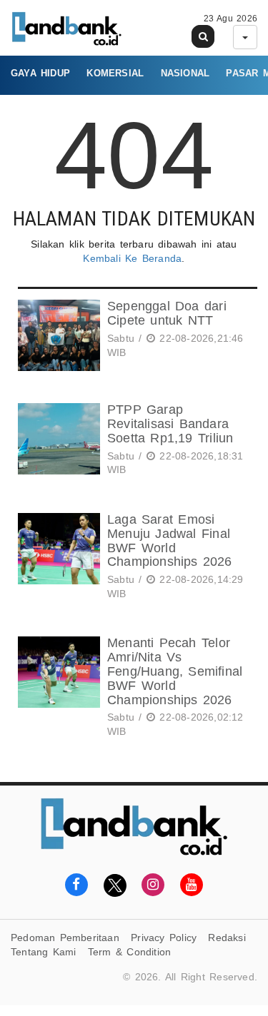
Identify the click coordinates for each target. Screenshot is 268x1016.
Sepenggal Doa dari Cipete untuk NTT (167, 313)
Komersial (115, 73)
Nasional (185, 73)
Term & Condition (129, 951)
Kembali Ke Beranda (132, 258)
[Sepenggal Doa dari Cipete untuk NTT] (57, 335)
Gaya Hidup (40, 73)
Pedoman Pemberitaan (65, 937)
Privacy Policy (164, 937)
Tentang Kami (43, 951)
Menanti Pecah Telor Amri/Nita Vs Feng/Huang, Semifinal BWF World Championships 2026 (174, 671)
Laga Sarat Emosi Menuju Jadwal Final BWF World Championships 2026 (169, 540)
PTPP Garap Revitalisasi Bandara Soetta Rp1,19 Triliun (170, 423)
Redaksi (226, 937)
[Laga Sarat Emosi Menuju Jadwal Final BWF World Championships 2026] (57, 558)
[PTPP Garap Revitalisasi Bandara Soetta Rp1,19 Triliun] (57, 442)
